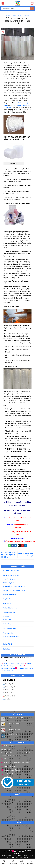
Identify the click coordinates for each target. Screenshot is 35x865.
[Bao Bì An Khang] (17, 3)
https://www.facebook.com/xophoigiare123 (20, 541)
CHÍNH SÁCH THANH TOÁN (15, 717)
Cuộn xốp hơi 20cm (16, 105)
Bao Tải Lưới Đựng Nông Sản (11, 570)
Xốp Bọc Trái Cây (7, 644)
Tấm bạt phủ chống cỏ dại (10, 608)
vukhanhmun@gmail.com (10, 766)
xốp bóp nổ (16, 15)
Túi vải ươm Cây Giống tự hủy (11, 636)
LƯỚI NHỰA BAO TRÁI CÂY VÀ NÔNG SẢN (14, 590)
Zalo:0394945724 (8, 670)
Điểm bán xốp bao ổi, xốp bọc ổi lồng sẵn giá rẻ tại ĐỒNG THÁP (8, 555)
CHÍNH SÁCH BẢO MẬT (13, 735)
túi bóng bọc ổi (7, 620)
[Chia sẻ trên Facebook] (12, 545)
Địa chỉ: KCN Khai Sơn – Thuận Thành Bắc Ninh (16, 762)
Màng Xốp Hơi (7, 599)
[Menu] (3, 3)
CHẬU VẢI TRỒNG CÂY (9, 579)
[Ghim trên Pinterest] (22, 545)
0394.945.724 (20, 663)
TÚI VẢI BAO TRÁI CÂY (9, 629)
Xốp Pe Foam (6, 649)
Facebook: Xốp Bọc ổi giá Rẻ (25, 668)
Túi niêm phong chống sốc (10, 624)
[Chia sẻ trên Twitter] (15, 545)
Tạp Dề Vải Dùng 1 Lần (9, 612)
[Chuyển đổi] (30, 569)
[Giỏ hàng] (32, 3)
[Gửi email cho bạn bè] (19, 545)
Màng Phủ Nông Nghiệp (9, 595)
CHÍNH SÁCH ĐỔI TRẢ (13, 723)
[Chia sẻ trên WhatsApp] (9, 545)
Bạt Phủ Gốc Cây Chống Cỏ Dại (11, 575)
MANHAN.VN (17, 853)
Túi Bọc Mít (6, 616)
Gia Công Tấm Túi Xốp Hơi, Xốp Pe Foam (14, 586)
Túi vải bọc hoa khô (8, 633)
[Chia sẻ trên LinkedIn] (25, 545)
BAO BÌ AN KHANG (8, 663)
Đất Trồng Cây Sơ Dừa (9, 583)
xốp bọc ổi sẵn (7, 640)
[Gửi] (32, 8)
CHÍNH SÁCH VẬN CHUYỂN (14, 729)
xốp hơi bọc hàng (24, 15)
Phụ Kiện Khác (7, 604)
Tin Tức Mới (9, 15)
